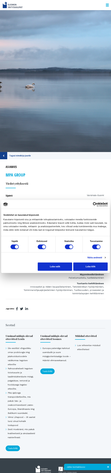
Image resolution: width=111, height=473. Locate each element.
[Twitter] (21, 309)
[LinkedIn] (26, 309)
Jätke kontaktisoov (76, 467)
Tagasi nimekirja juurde (20, 155)
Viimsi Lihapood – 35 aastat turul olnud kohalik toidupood (21, 421)
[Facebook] (17, 309)
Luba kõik (90, 266)
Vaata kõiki (13, 448)
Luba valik (55, 266)
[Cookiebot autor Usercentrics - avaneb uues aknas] (95, 204)
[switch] (42, 247)
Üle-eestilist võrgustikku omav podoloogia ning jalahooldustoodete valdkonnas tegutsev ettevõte (19, 356)
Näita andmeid (94, 257)
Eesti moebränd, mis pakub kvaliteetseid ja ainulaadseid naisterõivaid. (21, 433)
